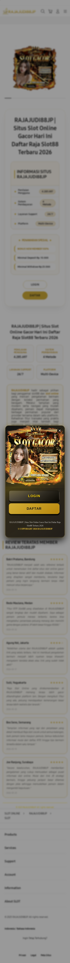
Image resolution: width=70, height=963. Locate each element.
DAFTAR (34, 508)
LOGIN (34, 496)
